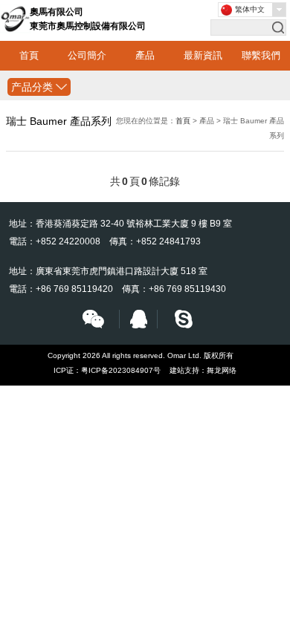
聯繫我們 (261, 55)
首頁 (29, 55)
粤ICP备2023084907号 (121, 370)
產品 (145, 55)
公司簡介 (87, 55)
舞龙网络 (221, 370)
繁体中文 (250, 9)
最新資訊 (203, 55)
